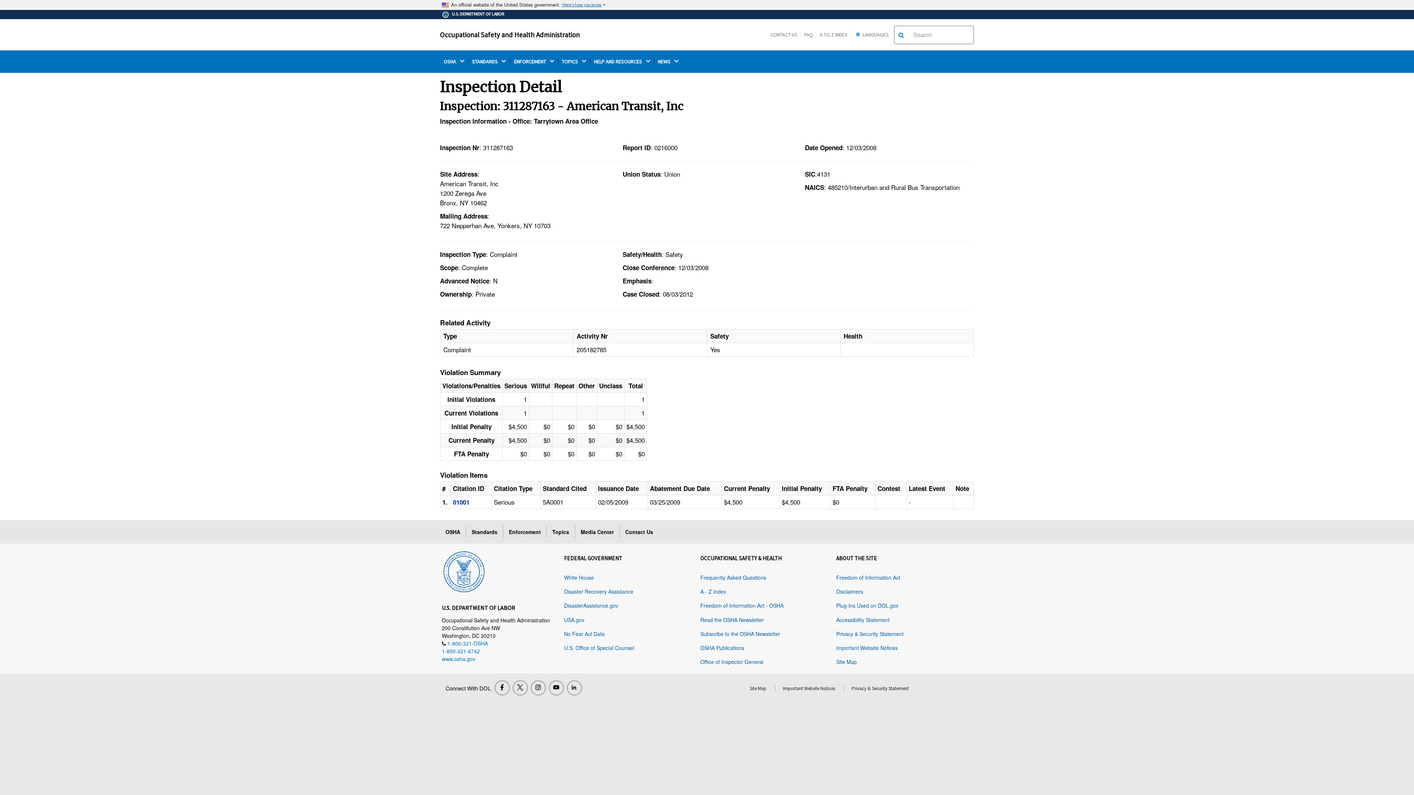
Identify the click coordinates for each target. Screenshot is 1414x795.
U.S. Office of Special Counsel (599, 647)
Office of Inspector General (731, 661)
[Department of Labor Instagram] (538, 688)
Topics (560, 532)
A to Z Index (833, 34)
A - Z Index (713, 591)
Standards (484, 532)
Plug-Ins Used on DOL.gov (867, 605)
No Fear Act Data (584, 633)
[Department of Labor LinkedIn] (574, 688)
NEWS (665, 62)
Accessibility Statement (863, 619)
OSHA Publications (722, 647)
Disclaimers (849, 591)
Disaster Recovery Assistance (598, 591)
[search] (901, 35)
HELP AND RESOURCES (618, 62)
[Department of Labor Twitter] (520, 688)
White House (579, 577)
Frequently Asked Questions (733, 577)
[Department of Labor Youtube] (556, 688)
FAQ (808, 34)
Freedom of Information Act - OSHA (742, 605)
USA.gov (574, 619)
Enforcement (525, 532)
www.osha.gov (458, 658)
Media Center (597, 532)
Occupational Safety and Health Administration (510, 34)
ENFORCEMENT (530, 62)
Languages (875, 34)
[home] (464, 570)
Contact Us (784, 34)
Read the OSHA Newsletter (732, 619)
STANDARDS (485, 62)
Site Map (846, 661)
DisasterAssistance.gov (591, 605)
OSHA (450, 62)
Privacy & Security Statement (870, 633)
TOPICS (570, 62)
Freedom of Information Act (868, 577)
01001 (461, 502)
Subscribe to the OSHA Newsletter (740, 633)
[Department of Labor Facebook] (502, 688)
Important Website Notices (867, 647)
